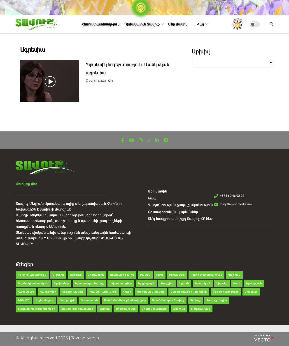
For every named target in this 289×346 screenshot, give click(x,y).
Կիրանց (222, 283)
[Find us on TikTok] (148, 140)
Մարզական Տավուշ (151, 292)
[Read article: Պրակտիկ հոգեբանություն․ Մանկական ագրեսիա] (49, 81)
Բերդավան (177, 275)
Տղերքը (105, 309)
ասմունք (179, 309)
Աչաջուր (76, 275)
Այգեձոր (58, 275)
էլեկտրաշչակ (200, 309)
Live (150, 10)
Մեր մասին (177, 24)
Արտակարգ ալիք (122, 275)
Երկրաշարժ (146, 283)
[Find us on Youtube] (131, 140)
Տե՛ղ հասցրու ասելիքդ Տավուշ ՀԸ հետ (180, 218)
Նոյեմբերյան (45, 300)
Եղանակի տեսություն (33, 283)
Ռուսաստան (89, 300)
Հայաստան (26, 292)
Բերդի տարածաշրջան (206, 275)
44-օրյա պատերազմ (32, 275)
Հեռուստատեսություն (100, 24)
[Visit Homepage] (40, 24)
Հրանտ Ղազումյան (103, 292)
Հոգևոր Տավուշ (73, 292)
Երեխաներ (61, 283)
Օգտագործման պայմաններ (173, 212)
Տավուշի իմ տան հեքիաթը (36, 309)
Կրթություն (254, 283)
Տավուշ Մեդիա (217, 300)
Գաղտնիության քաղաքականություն (180, 205)
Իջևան (184, 283)
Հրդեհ (127, 292)
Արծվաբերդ (96, 275)
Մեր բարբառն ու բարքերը (189, 292)
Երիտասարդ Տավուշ (89, 283)
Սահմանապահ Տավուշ (168, 300)
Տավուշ (195, 300)
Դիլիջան (234, 275)
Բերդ (159, 275)
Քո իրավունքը (126, 309)
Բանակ (145, 275)
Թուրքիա (167, 283)
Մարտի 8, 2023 (97, 81)
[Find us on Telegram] (165, 140)
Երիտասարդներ (121, 283)
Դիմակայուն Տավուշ (142, 24)
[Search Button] (271, 24)
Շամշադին (67, 300)
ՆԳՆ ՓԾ (24, 300)
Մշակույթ (251, 292)
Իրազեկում (202, 283)
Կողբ (236, 283)
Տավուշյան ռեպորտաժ (77, 309)
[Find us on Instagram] (141, 140)
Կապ (152, 198)
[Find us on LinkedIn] (157, 140)
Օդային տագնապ (154, 309)
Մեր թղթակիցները (226, 292)
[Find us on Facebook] (122, 140)
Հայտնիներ (48, 292)
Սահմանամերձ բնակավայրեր (125, 300)
